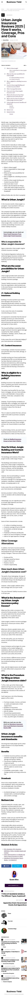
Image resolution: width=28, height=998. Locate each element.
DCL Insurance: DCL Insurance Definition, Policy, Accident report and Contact (15, 851)
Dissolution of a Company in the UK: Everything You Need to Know (10, 943)
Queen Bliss (6, 40)
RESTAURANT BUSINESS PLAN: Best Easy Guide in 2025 (10, 960)
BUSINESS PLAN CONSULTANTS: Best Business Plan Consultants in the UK (10, 970)
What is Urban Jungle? (12, 68)
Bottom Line (10, 110)
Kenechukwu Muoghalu (8, 963)
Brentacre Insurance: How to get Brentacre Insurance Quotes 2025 (13, 726)
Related (11, 114)
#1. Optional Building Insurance (17, 77)
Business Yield (14, 2)
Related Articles (11, 112)
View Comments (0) (13, 885)
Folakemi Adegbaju (7, 981)
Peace (9, 913)
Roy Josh (10, 921)
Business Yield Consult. (19, 994)
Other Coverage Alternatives (14, 89)
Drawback (12, 107)
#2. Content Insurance (15, 79)
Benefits (11, 106)
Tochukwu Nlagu (12, 928)
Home (2, 9)
